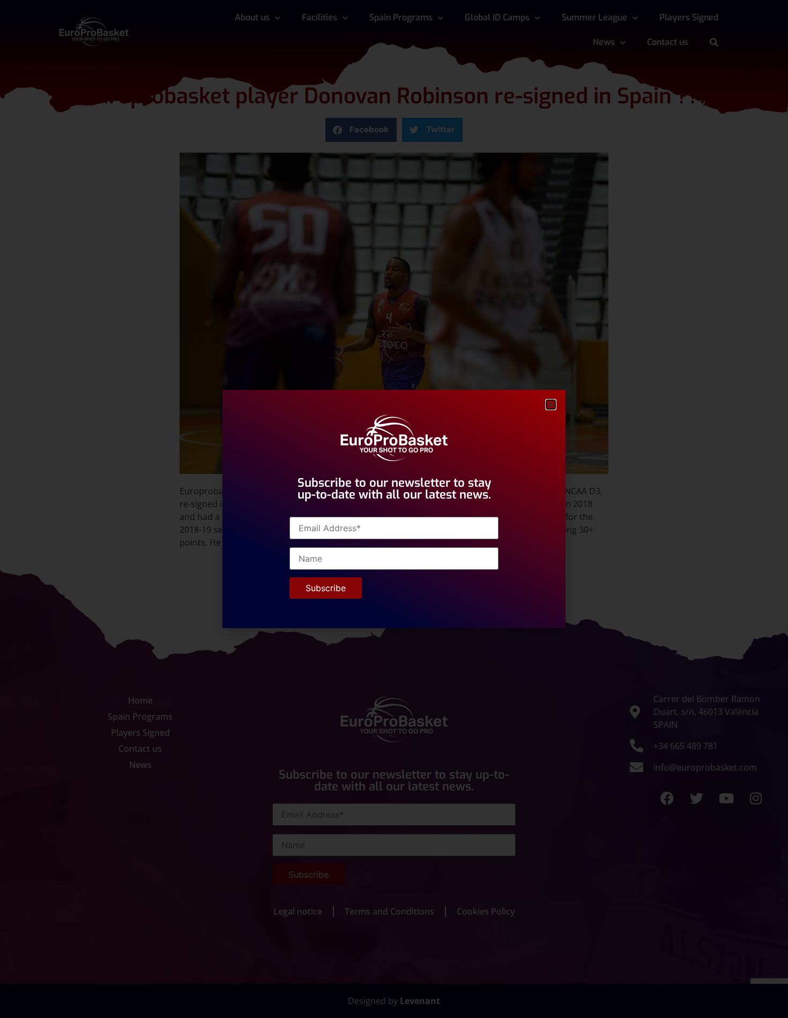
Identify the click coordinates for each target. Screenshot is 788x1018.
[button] (551, 405)
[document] (394, 509)
